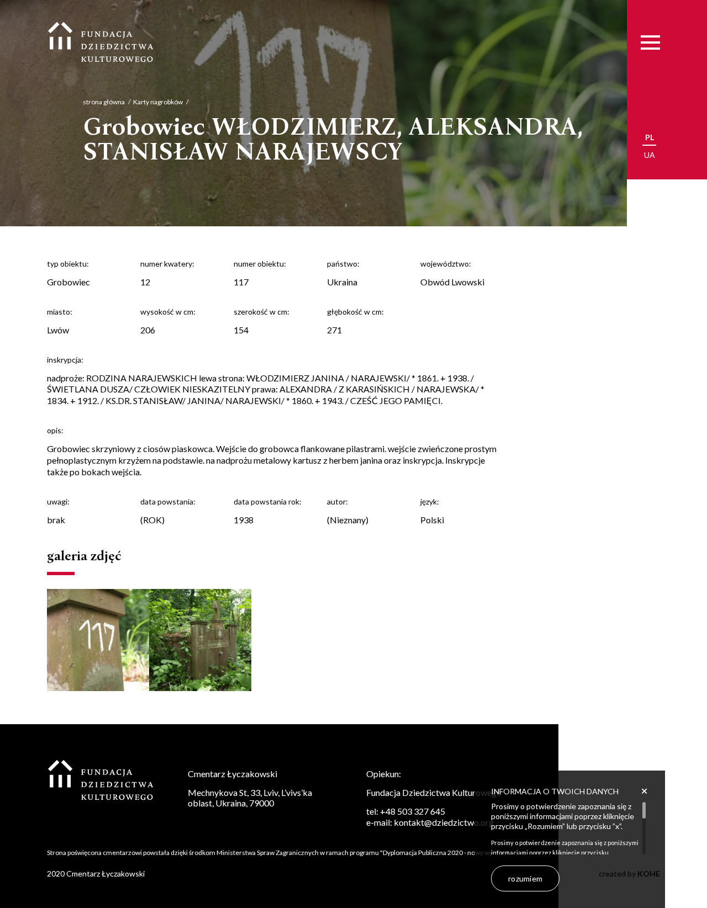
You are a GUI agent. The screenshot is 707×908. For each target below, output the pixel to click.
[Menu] (650, 42)
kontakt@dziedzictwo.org (444, 822)
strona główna (104, 102)
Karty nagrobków (158, 102)
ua (649, 155)
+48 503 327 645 (412, 811)
